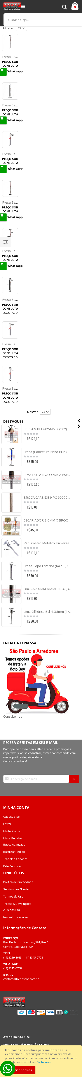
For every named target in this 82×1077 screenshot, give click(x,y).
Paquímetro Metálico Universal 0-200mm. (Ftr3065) (48, 543)
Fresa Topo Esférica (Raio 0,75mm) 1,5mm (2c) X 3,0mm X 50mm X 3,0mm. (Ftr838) (48, 566)
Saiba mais (44, 1062)
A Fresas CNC (12, 910)
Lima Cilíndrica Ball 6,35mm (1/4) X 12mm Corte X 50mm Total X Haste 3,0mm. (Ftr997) (48, 611)
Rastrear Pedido (14, 852)
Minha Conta (11, 831)
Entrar (7, 824)
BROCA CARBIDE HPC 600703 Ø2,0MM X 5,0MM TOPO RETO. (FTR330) (48, 497)
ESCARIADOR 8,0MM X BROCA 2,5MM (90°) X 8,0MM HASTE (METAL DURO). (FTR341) (48, 520)
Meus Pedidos (12, 838)
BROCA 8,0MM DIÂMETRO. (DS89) (48, 588)
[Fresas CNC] (12, 6)
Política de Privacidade (18, 882)
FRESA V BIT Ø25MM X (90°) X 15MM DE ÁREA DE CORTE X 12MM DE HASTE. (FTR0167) (48, 429)
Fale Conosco (12, 866)
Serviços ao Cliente (16, 889)
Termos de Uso (13, 896)
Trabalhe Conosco (15, 859)
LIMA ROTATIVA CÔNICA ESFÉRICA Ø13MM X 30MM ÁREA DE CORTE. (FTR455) (48, 474)
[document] (41, 1061)
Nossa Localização (15, 917)
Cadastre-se (11, 817)
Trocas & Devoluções (17, 904)
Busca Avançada (14, 844)
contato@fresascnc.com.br (21, 979)
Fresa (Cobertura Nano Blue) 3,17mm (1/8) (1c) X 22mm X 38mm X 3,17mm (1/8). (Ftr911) (48, 452)
